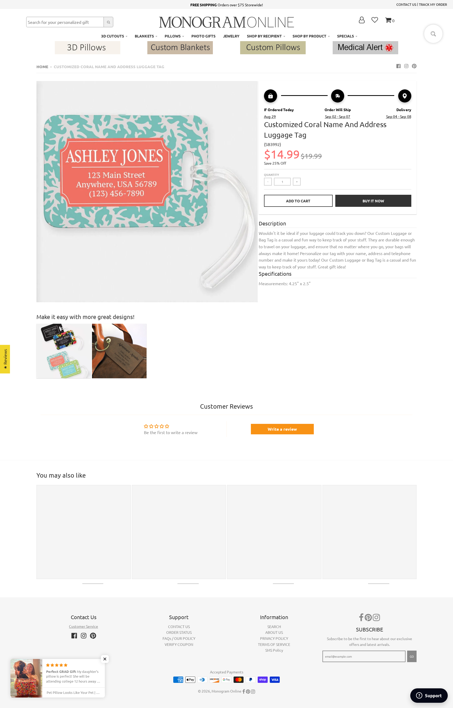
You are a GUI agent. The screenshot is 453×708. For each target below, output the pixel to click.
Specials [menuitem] (345, 36)
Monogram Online (226, 691)
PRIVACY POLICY (274, 638)
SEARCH (274, 626)
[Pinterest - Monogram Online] (414, 65)
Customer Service (83, 626)
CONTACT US (406, 4)
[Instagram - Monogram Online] (406, 65)
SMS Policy (274, 650)
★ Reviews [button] (5, 359)
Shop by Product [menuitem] (309, 36)
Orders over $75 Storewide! (226, 4)
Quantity (271, 174)
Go (412, 656)
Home (42, 66)
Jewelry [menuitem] (231, 36)
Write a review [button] (282, 429)
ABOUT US (274, 632)
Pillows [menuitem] (173, 36)
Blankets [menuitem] (144, 36)
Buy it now (373, 200)
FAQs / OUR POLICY (179, 638)
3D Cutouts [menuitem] (112, 36)
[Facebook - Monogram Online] (398, 65)
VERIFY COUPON (179, 644)
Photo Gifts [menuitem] (203, 36)
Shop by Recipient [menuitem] (264, 36)
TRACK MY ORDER (433, 4)
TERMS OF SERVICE (274, 644)
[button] (105, 659)
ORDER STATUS (179, 632)
